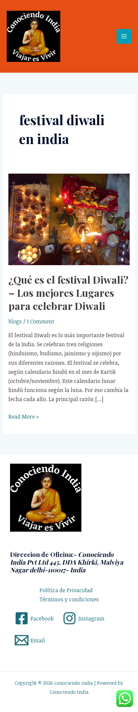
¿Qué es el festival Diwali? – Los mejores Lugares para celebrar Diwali (68, 293)
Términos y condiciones (69, 599)
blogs (15, 321)
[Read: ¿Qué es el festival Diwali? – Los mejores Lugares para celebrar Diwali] (69, 218)
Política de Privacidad (66, 590)
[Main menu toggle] (124, 36)
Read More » (23, 416)
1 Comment (40, 321)
